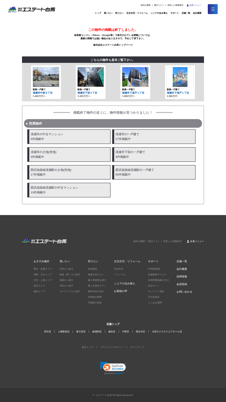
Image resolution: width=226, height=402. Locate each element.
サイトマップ (137, 347)
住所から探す (66, 269)
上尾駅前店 (63, 331)
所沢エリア (39, 285)
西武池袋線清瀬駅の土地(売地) (51, 172)
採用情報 (182, 276)
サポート (174, 13)
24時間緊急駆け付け (158, 280)
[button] (113, 368)
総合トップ (87, 347)
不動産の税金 (95, 302)
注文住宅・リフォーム (137, 13)
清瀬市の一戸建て (127, 137)
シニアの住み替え (159, 13)
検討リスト (159, 5)
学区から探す (66, 285)
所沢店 (47, 331)
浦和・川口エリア (43, 274)
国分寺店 (140, 331)
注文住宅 (118, 269)
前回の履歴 (146, 5)
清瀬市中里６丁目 (43, 92)
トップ (98, 13)
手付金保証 (153, 297)
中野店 (125, 331)
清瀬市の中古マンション (47, 137)
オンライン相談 (156, 291)
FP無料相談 (154, 269)
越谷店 (111, 331)
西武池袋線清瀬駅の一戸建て (134, 172)
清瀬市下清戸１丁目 (133, 92)
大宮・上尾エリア (43, 280)
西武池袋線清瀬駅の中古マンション (54, 190)
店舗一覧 (186, 13)
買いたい (108, 13)
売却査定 (92, 269)
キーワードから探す (70, 291)
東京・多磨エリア (43, 269)
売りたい (119, 13)
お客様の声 (120, 291)
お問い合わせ (184, 291)
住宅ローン (153, 285)
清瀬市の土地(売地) (43, 154)
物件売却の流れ (96, 291)
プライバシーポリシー (111, 347)
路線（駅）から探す (70, 274)
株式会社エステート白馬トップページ (113, 45)
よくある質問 (155, 302)
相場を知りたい (96, 274)
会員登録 (182, 284)
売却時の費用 (95, 297)
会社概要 (182, 269)
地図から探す (66, 280)
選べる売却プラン (97, 285)
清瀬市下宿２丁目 (87, 92)
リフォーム (120, 274)
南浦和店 (97, 331)
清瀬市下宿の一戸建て (130, 154)
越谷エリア (39, 291)
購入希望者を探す (97, 280)
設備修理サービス (157, 274)
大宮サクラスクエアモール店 (167, 331)
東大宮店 (81, 331)
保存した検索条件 (175, 5)
